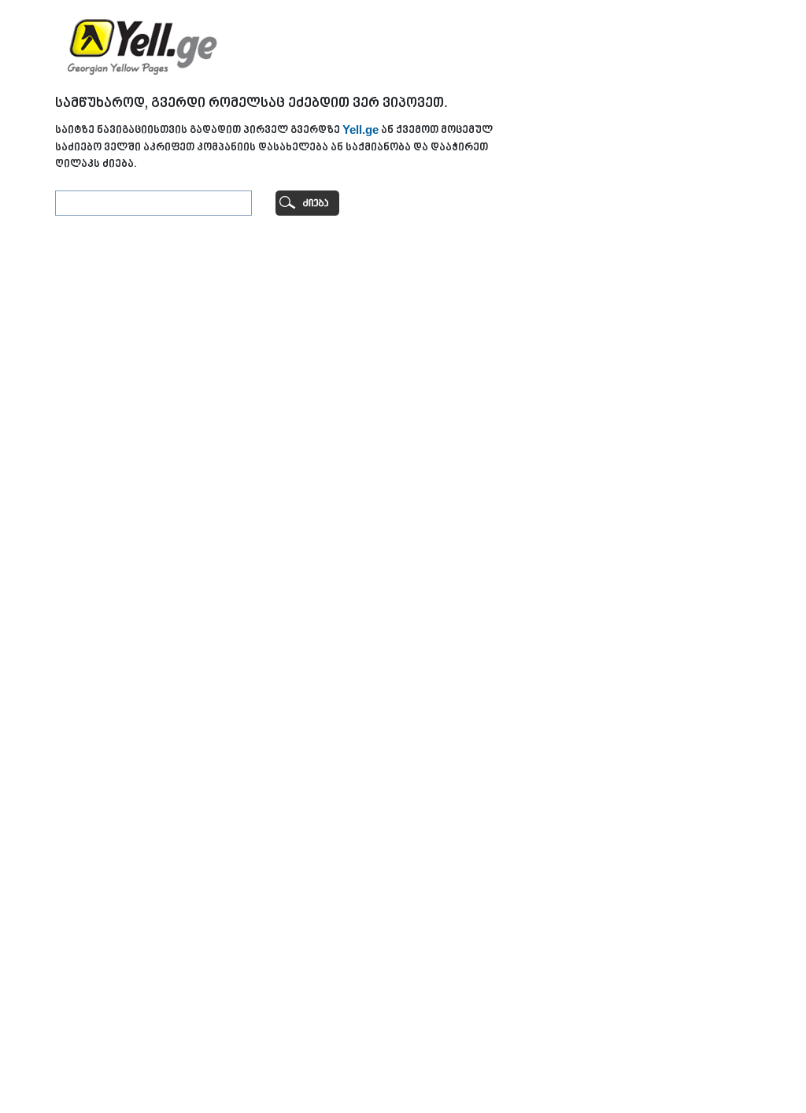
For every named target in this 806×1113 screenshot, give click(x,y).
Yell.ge (360, 129)
